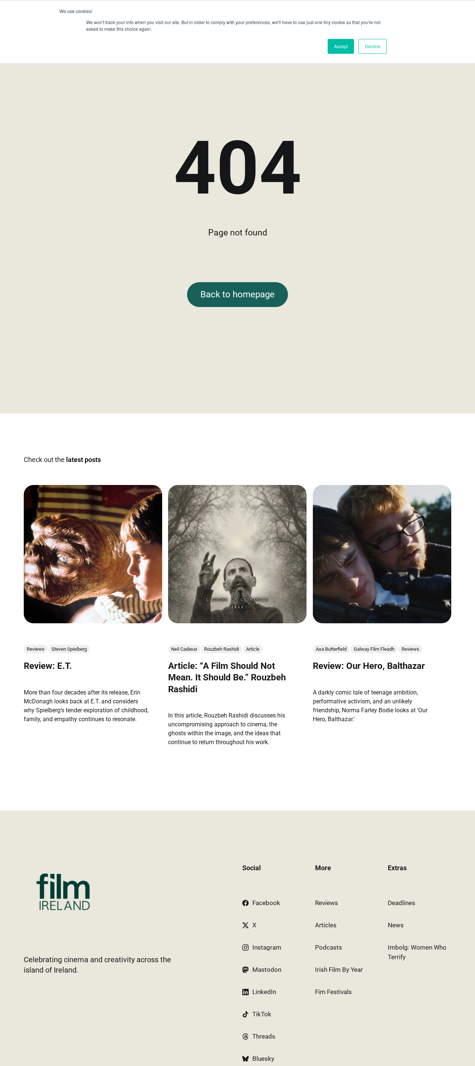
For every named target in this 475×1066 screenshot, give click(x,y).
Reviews (36, 649)
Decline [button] (372, 46)
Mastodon (266, 969)
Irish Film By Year (339, 969)
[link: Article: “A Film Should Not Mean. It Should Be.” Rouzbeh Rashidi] (237, 620)
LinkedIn (264, 992)
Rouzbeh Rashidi (221, 649)
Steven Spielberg (69, 649)
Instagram (266, 947)
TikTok (261, 1014)
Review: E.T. (48, 666)
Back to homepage (237, 294)
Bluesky (263, 1058)
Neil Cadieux (184, 649)
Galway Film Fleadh (374, 649)
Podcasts (328, 947)
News (396, 925)
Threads (263, 1036)
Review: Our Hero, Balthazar (369, 666)
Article (252, 649)
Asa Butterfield (331, 649)
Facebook (266, 903)
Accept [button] (341, 46)
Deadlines (401, 903)
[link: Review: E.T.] (93, 620)
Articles (326, 925)
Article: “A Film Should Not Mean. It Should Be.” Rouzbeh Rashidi (227, 677)
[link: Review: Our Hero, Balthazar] (382, 620)
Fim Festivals (333, 992)
